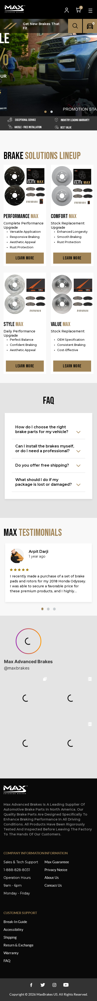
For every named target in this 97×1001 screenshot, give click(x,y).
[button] (91, 66)
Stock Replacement (68, 331)
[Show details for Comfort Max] (72, 186)
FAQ (7, 961)
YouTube (54, 985)
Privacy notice (55, 870)
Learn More (25, 258)
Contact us (53, 885)
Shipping (10, 937)
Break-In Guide (15, 922)
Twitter (43, 985)
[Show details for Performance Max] (25, 186)
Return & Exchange (18, 945)
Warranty (11, 953)
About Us (51, 878)
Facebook (31, 985)
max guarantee (56, 862)
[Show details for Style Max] (25, 294)
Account (67, 10)
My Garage (90, 26)
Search (75, 26)
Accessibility (13, 930)
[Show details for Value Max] (72, 294)
